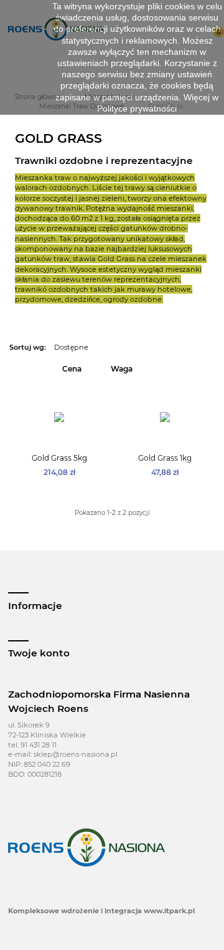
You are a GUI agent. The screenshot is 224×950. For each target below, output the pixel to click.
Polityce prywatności (137, 108)
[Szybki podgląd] (51, 439)
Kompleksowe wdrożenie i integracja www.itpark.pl (101, 910)
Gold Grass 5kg (59, 458)
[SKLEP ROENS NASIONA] (86, 847)
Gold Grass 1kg (165, 458)
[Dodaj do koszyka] (67, 439)
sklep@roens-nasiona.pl (76, 754)
